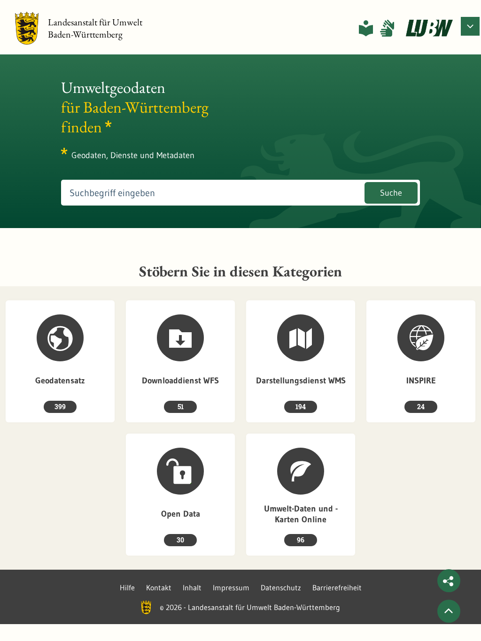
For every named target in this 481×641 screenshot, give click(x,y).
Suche (391, 193)
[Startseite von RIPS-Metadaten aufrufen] (429, 28)
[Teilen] (448, 580)
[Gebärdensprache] (387, 28)
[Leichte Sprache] (366, 28)
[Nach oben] (448, 611)
